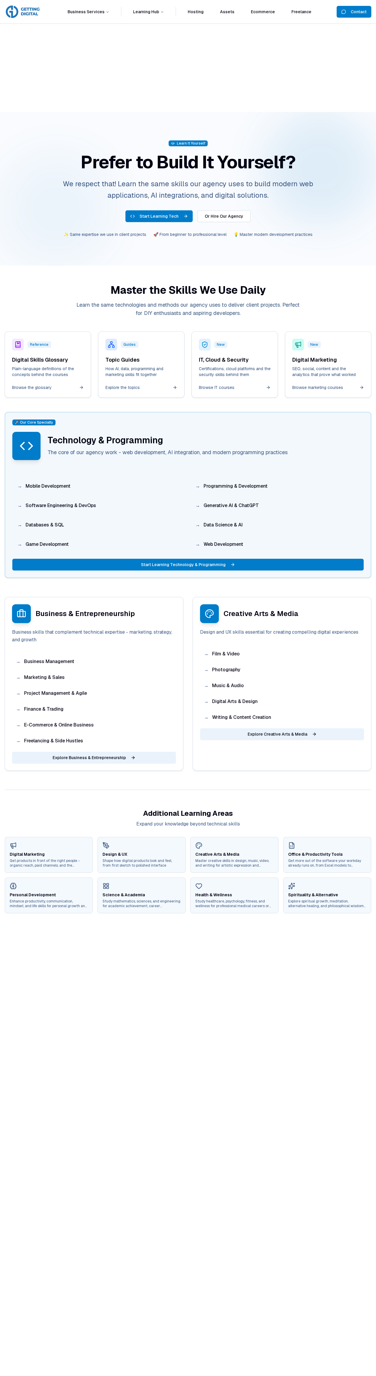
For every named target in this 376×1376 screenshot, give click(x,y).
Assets (227, 11)
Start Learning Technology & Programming (183, 564)
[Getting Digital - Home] (23, 12)
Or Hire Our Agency (224, 216)
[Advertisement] (188, 68)
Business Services (86, 11)
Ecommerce (263, 11)
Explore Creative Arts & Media (277, 734)
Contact (359, 11)
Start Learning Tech (159, 216)
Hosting (196, 11)
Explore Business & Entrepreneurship (89, 757)
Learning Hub (146, 11)
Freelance (301, 11)
